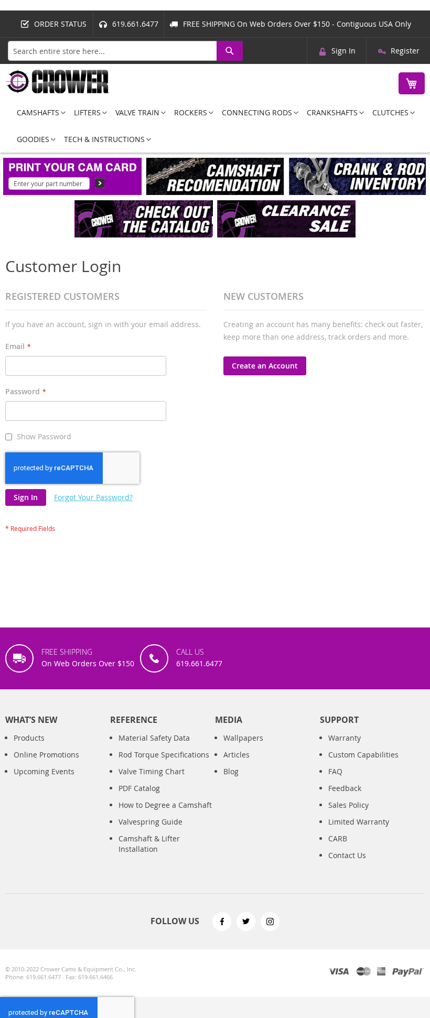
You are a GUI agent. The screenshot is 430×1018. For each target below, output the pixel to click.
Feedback (344, 788)
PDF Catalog (139, 788)
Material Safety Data (154, 738)
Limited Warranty (358, 822)
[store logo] (57, 81)
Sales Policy (348, 805)
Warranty (344, 738)
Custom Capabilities (363, 755)
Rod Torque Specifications (164, 755)
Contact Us (347, 855)
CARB (337, 838)
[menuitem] (38, 112)
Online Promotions (46, 755)
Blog (231, 771)
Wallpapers (243, 738)
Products (29, 738)
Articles (236, 755)
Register (405, 51)
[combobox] (125, 51)
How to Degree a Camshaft (165, 805)
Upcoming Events (44, 771)
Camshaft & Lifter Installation (149, 843)
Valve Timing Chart (152, 771)
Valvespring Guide (150, 822)
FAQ (335, 771)
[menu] (215, 126)
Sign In (343, 51)
